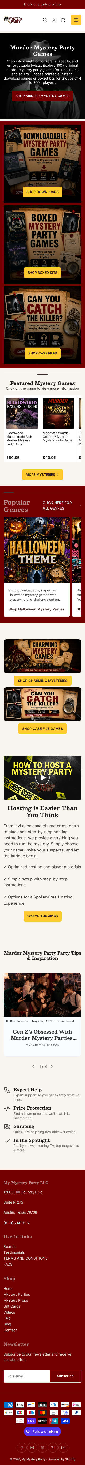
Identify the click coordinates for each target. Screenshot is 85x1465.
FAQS (8, 1264)
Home (8, 1288)
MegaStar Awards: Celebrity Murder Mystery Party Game (57, 436)
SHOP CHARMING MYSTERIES (42, 681)
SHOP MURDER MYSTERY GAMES (42, 96)
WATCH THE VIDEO (42, 916)
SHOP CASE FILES (42, 353)
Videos (9, 1312)
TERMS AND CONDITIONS (26, 1258)
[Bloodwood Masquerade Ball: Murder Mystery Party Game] (22, 413)
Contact (10, 1330)
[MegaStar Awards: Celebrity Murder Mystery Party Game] (58, 413)
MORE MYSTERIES (40, 475)
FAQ (7, 1318)
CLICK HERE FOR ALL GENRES (57, 505)
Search (10, 1246)
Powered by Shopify (61, 1459)
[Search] (45, 20)
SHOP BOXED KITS (42, 272)
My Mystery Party (33, 1459)
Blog (7, 1324)
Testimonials (14, 1252)
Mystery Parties (17, 1294)
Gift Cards (12, 1306)
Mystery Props (16, 1300)
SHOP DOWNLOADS (42, 192)
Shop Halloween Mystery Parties (36, 609)
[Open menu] (76, 20)
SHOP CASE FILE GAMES (42, 729)
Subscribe (65, 1376)
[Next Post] (51, 1066)
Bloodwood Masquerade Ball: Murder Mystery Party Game (19, 438)
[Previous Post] (33, 1066)
